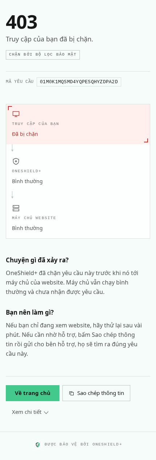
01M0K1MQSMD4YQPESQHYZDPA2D (79, 82)
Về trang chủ (32, 392)
